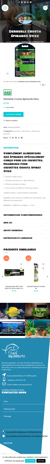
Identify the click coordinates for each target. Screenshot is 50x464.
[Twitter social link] (21, 2)
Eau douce (17, 131)
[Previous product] (41, 85)
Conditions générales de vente (13, 390)
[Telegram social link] (30, 2)
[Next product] (45, 85)
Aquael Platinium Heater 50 (36, 287)
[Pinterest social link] (24, 2)
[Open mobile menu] (5, 8)
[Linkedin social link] (27, 2)
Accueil (9, 41)
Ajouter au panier (13, 114)
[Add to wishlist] (21, 264)
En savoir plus (18, 461)
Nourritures (26, 131)
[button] (21, 268)
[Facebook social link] (19, 2)
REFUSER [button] (41, 461)
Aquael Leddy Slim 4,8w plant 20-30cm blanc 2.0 (14, 287)
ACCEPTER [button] (30, 461)
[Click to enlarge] (7, 73)
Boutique (16, 41)
